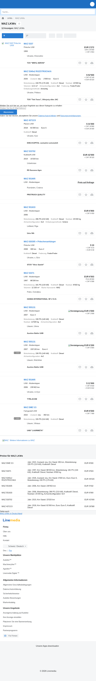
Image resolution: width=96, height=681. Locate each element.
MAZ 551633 (29, 207)
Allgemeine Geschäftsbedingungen (17, 585)
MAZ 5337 (28, 44)
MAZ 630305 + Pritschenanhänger (40, 242)
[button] (92, 4)
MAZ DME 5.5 (30, 407)
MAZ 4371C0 (30, 120)
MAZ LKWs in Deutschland (11, 513)
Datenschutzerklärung (12, 589)
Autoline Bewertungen (12, 598)
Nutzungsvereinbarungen (70, 116)
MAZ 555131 (29, 307)
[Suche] (92, 11)
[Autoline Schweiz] (16, 4)
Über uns (6, 531)
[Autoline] (2, 18)
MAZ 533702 (29, 151)
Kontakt (6, 540)
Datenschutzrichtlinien (47, 116)
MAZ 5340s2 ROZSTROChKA (38, 71)
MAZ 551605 (29, 179)
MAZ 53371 (29, 273)
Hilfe (5, 536)
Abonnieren (9, 112)
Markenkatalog (9, 602)
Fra (10, 550)
